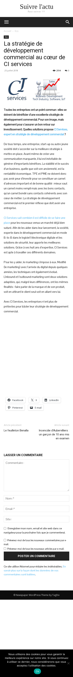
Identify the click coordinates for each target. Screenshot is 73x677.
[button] (68, 22)
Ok (37, 671)
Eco (17, 31)
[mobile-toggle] (6, 22)
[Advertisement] (36, 355)
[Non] (68, 663)
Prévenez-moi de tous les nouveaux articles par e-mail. (35, 548)
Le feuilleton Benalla (16, 430)
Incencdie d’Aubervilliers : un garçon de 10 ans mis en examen (54, 434)
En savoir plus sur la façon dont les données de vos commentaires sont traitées (35, 570)
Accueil (7, 31)
